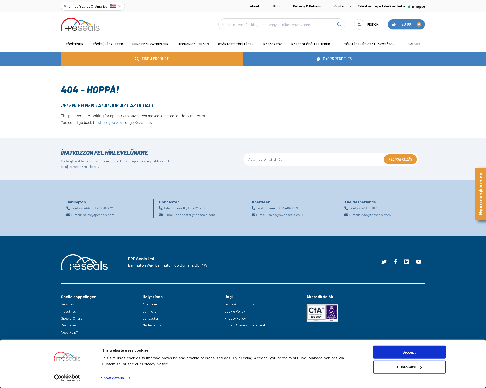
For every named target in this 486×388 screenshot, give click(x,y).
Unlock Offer (292, 222)
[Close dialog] (336, 150)
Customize (406, 367)
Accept (409, 352)
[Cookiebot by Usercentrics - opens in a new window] (67, 378)
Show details (112, 378)
